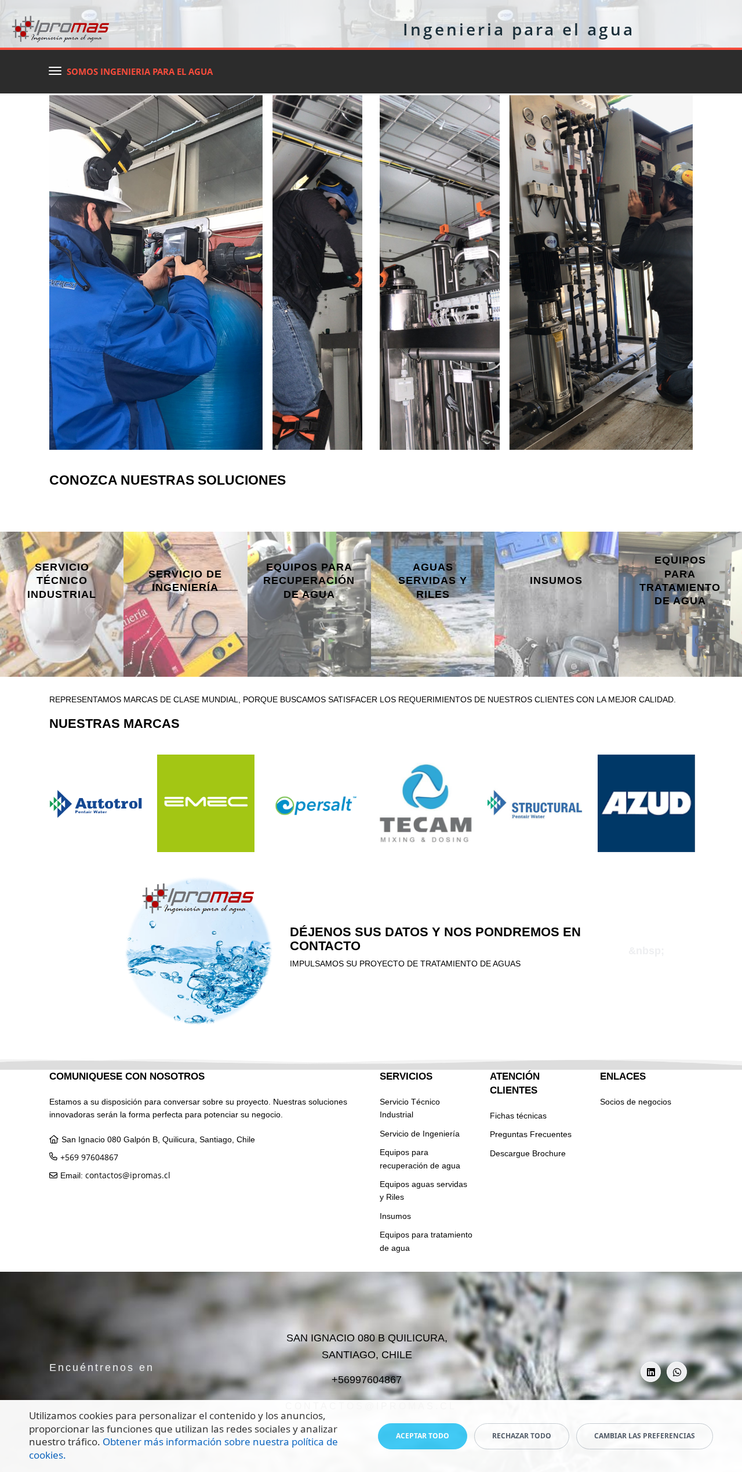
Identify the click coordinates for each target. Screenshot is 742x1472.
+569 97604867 (89, 1157)
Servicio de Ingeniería (420, 1133)
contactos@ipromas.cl (127, 1175)
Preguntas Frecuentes (531, 1134)
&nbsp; (62, 613)
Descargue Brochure (528, 1153)
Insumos (395, 1216)
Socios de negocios (635, 1101)
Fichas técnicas (518, 1115)
